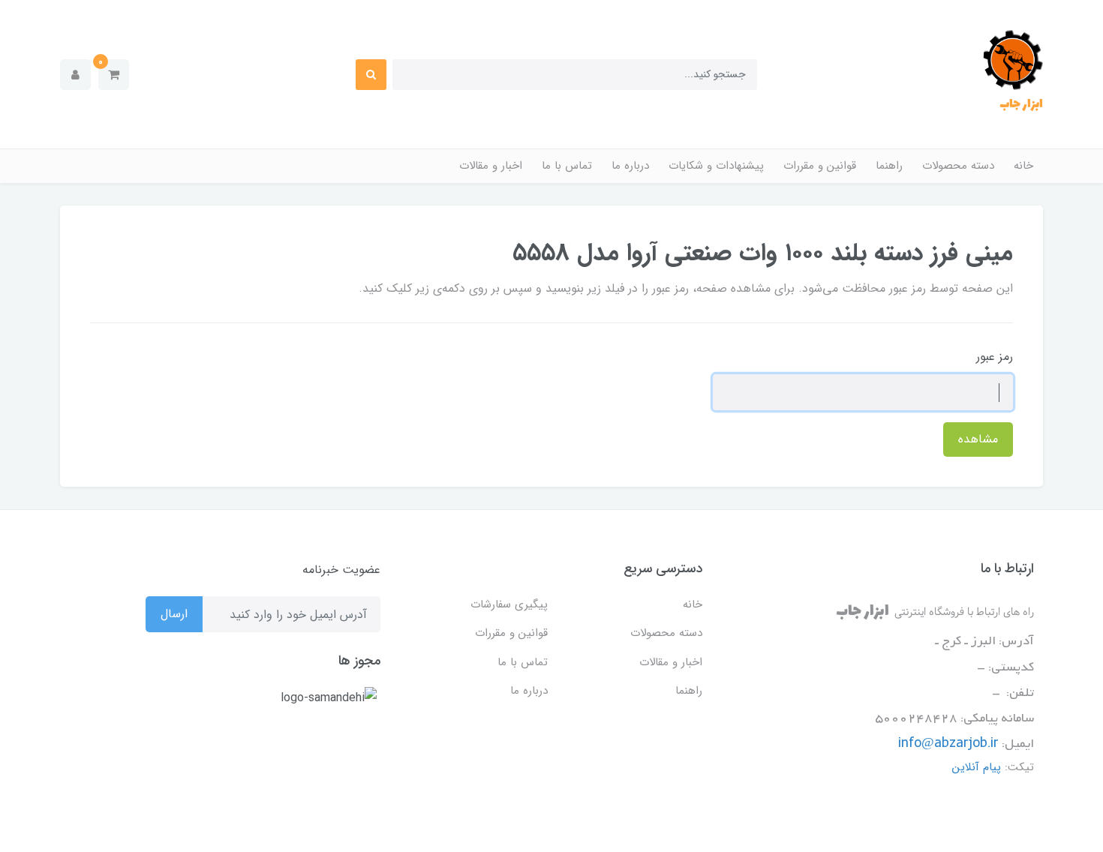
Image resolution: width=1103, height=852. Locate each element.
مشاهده (978, 439)
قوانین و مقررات (819, 166)
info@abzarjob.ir (948, 744)
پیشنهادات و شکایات (716, 166)
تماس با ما (567, 166)
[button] (113, 74)
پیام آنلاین (976, 767)
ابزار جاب (1021, 104)
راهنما (889, 166)
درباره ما (630, 166)
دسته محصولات (958, 166)
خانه (1023, 166)
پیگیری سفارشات (509, 605)
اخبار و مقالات (490, 166)
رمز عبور (994, 356)
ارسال (174, 613)
